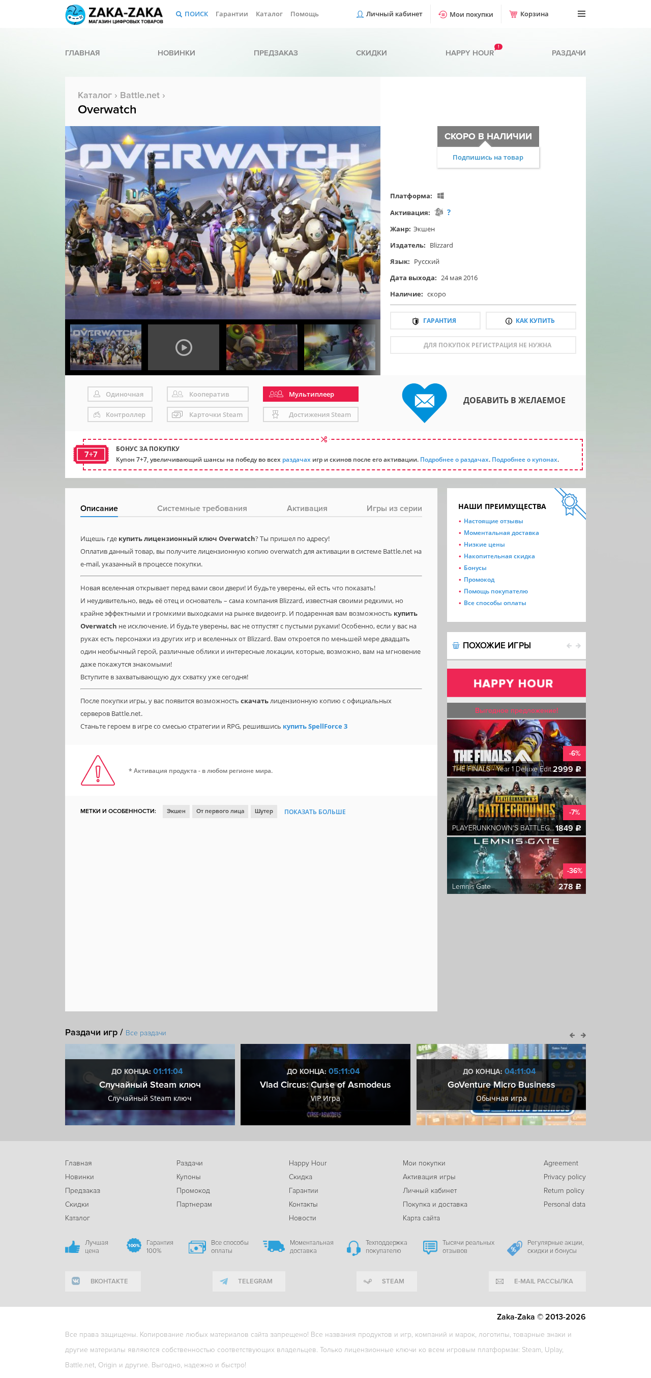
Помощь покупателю (496, 591)
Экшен (424, 228)
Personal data (564, 1204)
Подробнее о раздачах (454, 459)
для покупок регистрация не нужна (487, 345)
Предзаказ (276, 52)
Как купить (535, 320)
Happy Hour (308, 1163)
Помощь (304, 13)
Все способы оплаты (495, 602)
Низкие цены (484, 544)
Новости (302, 1218)
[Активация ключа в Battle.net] (438, 212)
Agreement (561, 1163)
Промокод (479, 579)
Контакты (303, 1204)
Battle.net (140, 95)
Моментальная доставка (501, 532)
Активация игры (429, 1177)
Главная (82, 52)
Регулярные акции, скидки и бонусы (555, 1247)
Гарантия (439, 320)
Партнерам (194, 1204)
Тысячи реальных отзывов (468, 1247)
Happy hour (470, 52)
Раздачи (569, 52)
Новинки (176, 52)
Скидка (300, 1177)
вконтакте (109, 1281)
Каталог (269, 13)
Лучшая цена (96, 1247)
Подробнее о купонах (524, 459)
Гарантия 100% (159, 1247)
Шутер (264, 811)
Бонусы (475, 567)
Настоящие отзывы (493, 521)
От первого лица (220, 811)
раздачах (296, 459)
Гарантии (232, 13)
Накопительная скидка (499, 556)
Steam (393, 1281)
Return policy (564, 1190)
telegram (255, 1281)
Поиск (196, 13)
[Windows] (440, 195)
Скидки (371, 52)
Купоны (188, 1177)
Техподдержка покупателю (386, 1247)
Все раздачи (146, 1033)
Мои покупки (471, 14)
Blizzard (441, 245)
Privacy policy (565, 1177)
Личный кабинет (394, 13)
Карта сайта (421, 1218)
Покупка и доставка (435, 1204)
